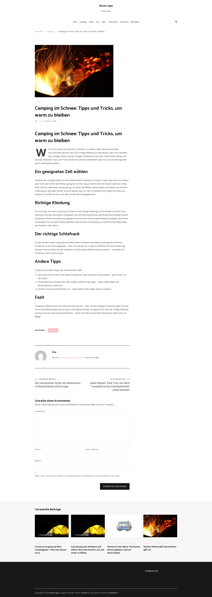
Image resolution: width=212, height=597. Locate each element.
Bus (97, 22)
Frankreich (124, 22)
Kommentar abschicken (114, 486)
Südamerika (113, 22)
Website (38, 461)
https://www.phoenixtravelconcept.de (71, 358)
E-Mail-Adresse (92, 449)
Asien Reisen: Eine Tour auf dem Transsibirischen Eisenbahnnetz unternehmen (110, 385)
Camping (83, 22)
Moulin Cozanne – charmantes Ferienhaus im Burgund (160, 574)
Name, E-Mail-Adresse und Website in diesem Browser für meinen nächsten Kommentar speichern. (77, 476)
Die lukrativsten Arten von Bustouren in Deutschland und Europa (57, 383)
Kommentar (40, 411)
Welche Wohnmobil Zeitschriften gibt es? (159, 548)
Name (38, 449)
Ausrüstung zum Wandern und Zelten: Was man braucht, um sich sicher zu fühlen (87, 550)
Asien (75, 22)
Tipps (104, 22)
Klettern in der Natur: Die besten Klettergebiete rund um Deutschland (123, 550)
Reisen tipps (106, 6)
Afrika (91, 22)
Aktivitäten (135, 22)
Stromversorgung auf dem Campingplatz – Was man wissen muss (50, 550)
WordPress (113, 593)
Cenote (84, 593)
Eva (36, 121)
